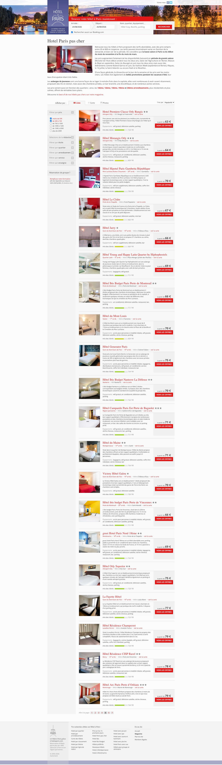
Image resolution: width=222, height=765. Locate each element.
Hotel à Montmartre (99, 753)
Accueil (137, 731)
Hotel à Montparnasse (100, 750)
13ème (114, 88)
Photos (105, 103)
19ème (121, 88)
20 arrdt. (131, 171)
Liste (78, 103)
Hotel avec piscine (120, 742)
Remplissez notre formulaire (60, 179)
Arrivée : (74, 23)
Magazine (138, 734)
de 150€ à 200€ (58, 128)
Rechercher (164, 27)
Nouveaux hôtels (98, 747)
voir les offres (164, 125)
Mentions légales (141, 740)
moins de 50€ (57, 119)
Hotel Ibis (95, 739)
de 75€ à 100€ (58, 123)
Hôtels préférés (98, 744)
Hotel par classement (78, 742)
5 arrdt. (118, 257)
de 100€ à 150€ (58, 126)
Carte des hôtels (77, 739)
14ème (100, 88)
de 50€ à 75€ (57, 121)
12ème (107, 88)
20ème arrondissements (138, 88)
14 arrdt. (119, 446)
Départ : (99, 23)
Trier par (160, 102)
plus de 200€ (57, 131)
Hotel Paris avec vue (121, 744)
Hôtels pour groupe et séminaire (121, 748)
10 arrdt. (127, 231)
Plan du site (139, 737)
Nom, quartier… (132, 23)
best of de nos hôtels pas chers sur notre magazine (81, 94)
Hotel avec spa (119, 734)
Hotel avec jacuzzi (120, 731)
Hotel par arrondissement (77, 735)
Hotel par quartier (77, 731)
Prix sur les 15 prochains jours (97, 732)
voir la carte (139, 114)
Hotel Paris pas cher (99, 736)
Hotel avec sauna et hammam (121, 738)
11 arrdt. (113, 319)
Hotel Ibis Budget (98, 742)
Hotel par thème (77, 744)
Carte (92, 103)
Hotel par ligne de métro (77, 748)
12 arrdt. (112, 657)
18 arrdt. (117, 536)
